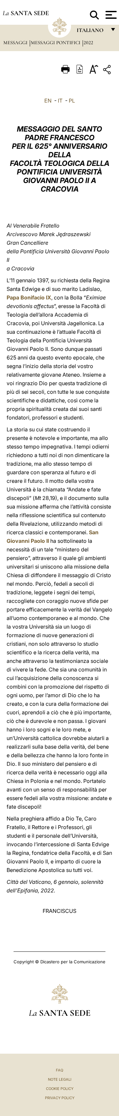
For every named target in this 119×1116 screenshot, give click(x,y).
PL (72, 100)
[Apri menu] (110, 14)
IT (60, 100)
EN (48, 100)
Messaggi (16, 43)
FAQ (59, 1070)
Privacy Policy (59, 1098)
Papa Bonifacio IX (29, 297)
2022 (88, 43)
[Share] (107, 71)
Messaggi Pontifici (56, 43)
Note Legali (59, 1079)
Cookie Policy (59, 1088)
